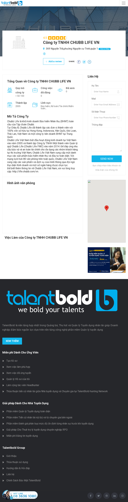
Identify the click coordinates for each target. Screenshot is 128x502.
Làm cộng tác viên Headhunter (22, 385)
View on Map (104, 49)
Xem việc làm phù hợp (18, 366)
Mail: (94, 98)
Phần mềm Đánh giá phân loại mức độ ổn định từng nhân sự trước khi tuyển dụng (50, 423)
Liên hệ (10, 474)
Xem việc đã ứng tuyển (18, 372)
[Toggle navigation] (123, 3)
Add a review (55, 61)
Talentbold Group (13, 447)
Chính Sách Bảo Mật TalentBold (23, 480)
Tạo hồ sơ (11, 360)
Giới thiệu (11, 456)
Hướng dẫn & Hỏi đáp (18, 468)
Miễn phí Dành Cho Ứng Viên (20, 352)
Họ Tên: (95, 85)
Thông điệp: (97, 124)
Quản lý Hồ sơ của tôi (18, 379)
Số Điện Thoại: (99, 111)
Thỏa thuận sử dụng (17, 462)
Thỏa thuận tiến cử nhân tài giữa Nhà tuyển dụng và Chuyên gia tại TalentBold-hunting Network (57, 391)
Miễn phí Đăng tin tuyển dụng (22, 435)
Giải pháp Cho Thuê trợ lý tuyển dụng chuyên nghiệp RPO (37, 429)
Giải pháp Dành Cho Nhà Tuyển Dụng (25, 403)
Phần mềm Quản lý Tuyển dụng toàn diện (28, 411)
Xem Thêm (12, 341)
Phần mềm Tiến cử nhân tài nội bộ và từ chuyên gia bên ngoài (39, 417)
